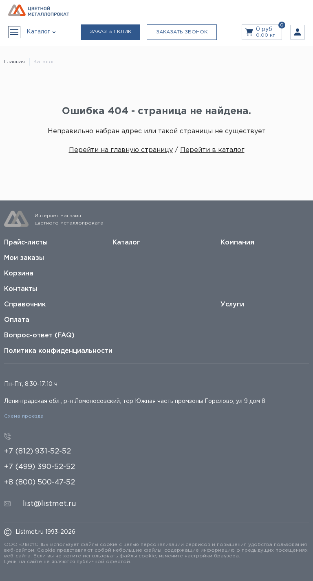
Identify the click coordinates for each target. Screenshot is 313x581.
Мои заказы (24, 258)
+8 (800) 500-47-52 (39, 482)
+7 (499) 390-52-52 (39, 467)
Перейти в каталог (212, 150)
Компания (237, 243)
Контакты (20, 289)
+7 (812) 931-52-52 (37, 451)
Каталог (126, 243)
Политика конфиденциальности (58, 351)
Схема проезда (24, 416)
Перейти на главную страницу (121, 150)
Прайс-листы (26, 243)
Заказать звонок (181, 32)
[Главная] (38, 10)
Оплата (16, 320)
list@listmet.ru (49, 504)
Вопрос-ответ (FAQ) (39, 335)
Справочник (25, 305)
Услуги (232, 305)
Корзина (18, 274)
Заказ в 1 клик (110, 31)
